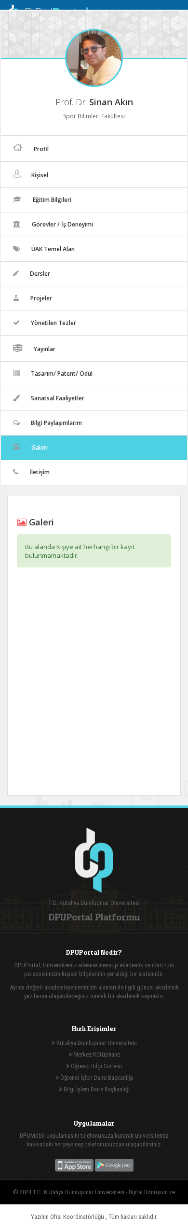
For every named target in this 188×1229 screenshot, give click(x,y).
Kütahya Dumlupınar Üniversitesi (96, 1042)
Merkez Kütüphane (96, 1054)
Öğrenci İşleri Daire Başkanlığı (96, 1077)
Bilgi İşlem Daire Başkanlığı (96, 1089)
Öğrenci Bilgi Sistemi (95, 1066)
